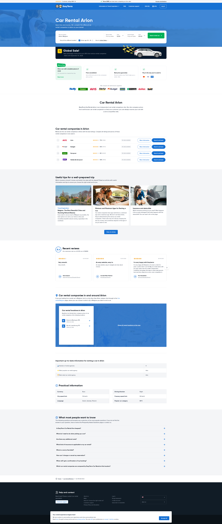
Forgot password (116, 498)
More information (144, 140)
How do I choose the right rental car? (94, 500)
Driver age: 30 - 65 (86, 40)
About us (86, 496)
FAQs (85, 498)
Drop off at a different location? (68, 40)
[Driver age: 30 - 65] (79, 40)
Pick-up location (62, 34)
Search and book (158, 140)
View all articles (111, 232)
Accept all (164, 518)
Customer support (134, 6)
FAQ (124, 6)
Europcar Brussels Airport (144, 277)
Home (59, 479)
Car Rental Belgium (68, 479)
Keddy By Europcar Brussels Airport (71, 277)
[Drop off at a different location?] (58, 40)
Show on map (70, 322)
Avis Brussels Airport (105, 277)
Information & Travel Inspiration (108, 6)
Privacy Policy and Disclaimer (91, 505)
